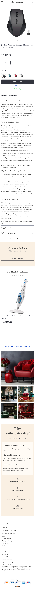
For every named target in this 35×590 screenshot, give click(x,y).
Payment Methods (6, 538)
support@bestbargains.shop (9, 530)
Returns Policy (5, 543)
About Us (4, 552)
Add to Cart (17, 82)
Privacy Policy (5, 556)
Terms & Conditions (7, 559)
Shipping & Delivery (7, 541)
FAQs (3, 536)
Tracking (4, 545)
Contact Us (5, 554)
